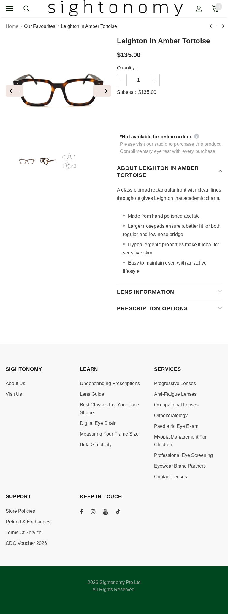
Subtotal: (126, 92)
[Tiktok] (121, 511)
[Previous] (14, 91)
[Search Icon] (32, 9)
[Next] (102, 91)
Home (12, 26)
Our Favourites (39, 26)
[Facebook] (85, 511)
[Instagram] (96, 511)
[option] (58, 90)
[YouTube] (108, 511)
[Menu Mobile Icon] (9, 8)
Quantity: (126, 67)
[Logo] (115, 8)
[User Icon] (199, 9)
